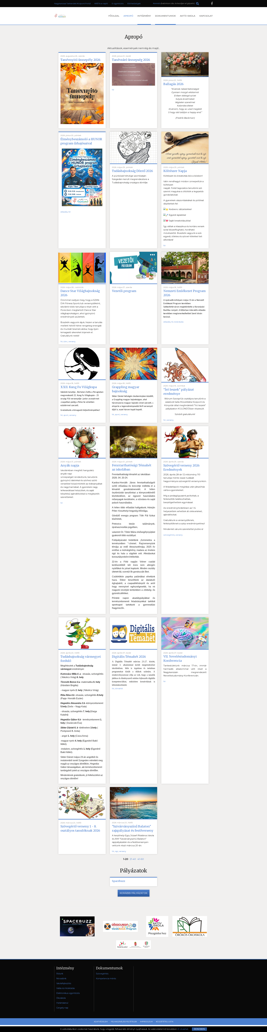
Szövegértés (102, 973)
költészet (168, 184)
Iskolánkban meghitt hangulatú (77, 470)
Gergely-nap (62, 1008)
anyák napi (66, 473)
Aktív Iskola (187, 15)
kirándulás (178, 322)
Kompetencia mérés (106, 978)
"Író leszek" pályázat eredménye (178, 392)
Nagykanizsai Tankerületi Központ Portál (72, 3)
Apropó (128, 15)
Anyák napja (69, 465)
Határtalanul (62, 1003)
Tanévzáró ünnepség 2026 (131, 60)
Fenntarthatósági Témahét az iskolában (131, 467)
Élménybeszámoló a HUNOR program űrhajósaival (81, 141)
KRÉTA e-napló (101, 3)
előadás (64, 212)
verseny (72, 341)
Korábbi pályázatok (133, 893)
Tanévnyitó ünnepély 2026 (80, 60)
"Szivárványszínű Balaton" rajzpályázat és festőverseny (132, 828)
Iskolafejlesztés (63, 983)
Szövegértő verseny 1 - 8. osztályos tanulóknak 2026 (80, 828)
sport (66, 415)
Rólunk (59, 973)
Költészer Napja (175, 171)
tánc (66, 341)
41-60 (141, 859)
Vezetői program (124, 291)
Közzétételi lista (164, 1021)
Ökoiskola (61, 998)
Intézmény (144, 15)
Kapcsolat (206, 15)
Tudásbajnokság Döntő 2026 (132, 171)
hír (113, 90)
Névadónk (61, 978)
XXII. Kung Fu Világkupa (78, 387)
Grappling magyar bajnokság (125, 389)
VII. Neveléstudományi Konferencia (180, 659)
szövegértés (169, 535)
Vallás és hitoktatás (65, 988)
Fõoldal (113, 15)
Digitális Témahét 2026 (129, 657)
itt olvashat (182, 1029)
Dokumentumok (165, 15)
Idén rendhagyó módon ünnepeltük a (183, 181)
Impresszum (146, 1021)
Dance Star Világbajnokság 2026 (80, 293)
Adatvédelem (101, 1021)
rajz (116, 851)
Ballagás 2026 (173, 84)
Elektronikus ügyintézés (68, 993)
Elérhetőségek (134, 3)
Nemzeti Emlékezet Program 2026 (184, 293)
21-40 (133, 859)
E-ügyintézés (117, 3)
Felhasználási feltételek (124, 1021)
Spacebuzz (118, 881)
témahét (119, 688)
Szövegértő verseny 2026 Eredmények (181, 468)
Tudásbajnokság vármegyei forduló (80, 659)
